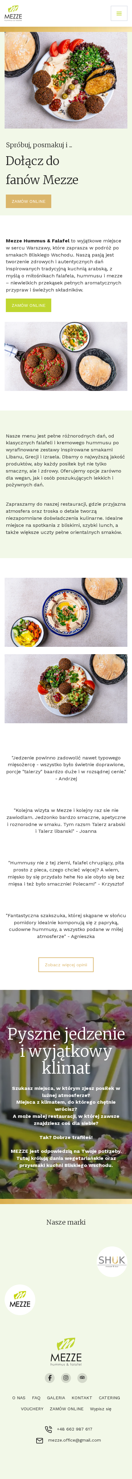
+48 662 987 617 (74, 1429)
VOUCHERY (32, 1408)
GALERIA (56, 1397)
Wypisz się (100, 1408)
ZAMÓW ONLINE (66, 1408)
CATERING (109, 1397)
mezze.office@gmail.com (74, 1440)
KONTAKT (82, 1397)
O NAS (18, 1397)
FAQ (36, 1397)
